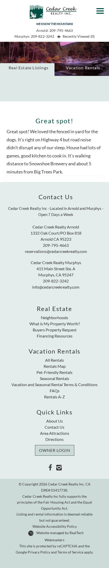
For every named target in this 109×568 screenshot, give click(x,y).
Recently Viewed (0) (79, 36)
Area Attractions (54, 433)
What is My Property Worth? (54, 323)
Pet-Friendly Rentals (54, 372)
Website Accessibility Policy (54, 526)
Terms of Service (70, 552)
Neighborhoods (54, 317)
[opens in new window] (50, 467)
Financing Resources (54, 335)
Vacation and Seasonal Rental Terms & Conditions (54, 384)
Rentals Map (55, 366)
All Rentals (54, 360)
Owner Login (54, 450)
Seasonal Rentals (54, 378)
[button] (101, 9)
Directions (54, 439)
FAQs (55, 390)
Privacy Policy (39, 552)
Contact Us (54, 427)
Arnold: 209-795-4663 (54, 30)
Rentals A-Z (54, 396)
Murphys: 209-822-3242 (34, 36)
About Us (54, 420)
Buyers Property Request (55, 329)
